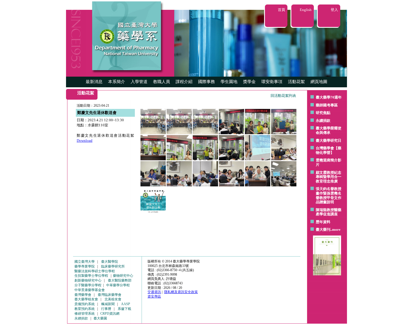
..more (335, 229)
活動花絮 (296, 81)
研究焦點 (323, 113)
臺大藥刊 (323, 229)
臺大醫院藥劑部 (119, 280)
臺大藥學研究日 (328, 140)
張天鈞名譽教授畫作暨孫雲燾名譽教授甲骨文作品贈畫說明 (328, 195)
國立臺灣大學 (84, 262)
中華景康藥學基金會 (89, 290)
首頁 (281, 10)
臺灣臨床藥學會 (109, 295)
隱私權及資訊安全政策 (181, 292)
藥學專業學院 (84, 266)
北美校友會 (113, 299)
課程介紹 (184, 81)
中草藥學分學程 (118, 285)
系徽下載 (124, 309)
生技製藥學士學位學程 (91, 276)
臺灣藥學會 (82, 295)
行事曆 (106, 309)
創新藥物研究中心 (87, 280)
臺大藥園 (100, 318)
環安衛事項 (271, 81)
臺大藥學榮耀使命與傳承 (328, 130)
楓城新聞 (108, 304)
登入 (334, 10)
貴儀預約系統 (84, 304)
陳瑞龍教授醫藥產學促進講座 (328, 212)
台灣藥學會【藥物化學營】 (328, 150)
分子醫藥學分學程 (87, 285)
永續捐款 (323, 120)
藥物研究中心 (123, 276)
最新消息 (94, 81)
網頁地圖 (318, 81)
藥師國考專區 (327, 105)
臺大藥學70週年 (329, 97)
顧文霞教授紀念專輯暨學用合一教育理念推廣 (328, 176)
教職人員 (161, 81)
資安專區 (154, 296)
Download (84, 140)
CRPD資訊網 (109, 314)
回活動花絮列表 (283, 95)
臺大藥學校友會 (86, 299)
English (306, 10)
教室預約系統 (84, 309)
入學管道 (139, 81)
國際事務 (206, 81)
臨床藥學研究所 (113, 266)
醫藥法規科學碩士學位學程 (94, 271)
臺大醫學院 (109, 262)
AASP (125, 304)
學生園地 (229, 81)
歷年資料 (323, 222)
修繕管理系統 (84, 314)
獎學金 (249, 81)
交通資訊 (154, 292)
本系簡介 (116, 81)
